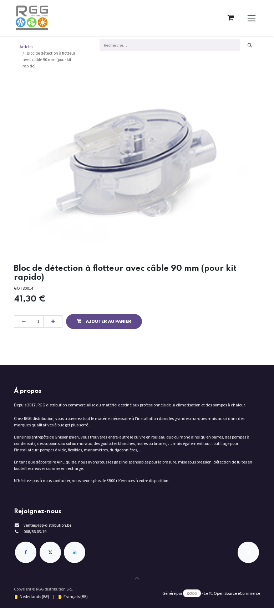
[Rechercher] (250, 45)
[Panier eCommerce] (230, 17)
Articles (26, 46)
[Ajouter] (52, 321)
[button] (104, 321)
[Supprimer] (23, 321)
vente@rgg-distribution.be (47, 525)
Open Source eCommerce (237, 593)
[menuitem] (31, 596)
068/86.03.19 (35, 531)
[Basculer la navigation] (251, 18)
